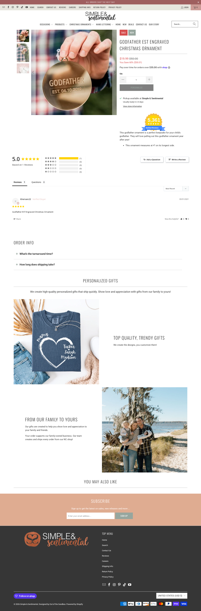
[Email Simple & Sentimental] (3, 7)
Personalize (137, 87)
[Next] (114, 72)
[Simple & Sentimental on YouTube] (26, 7)
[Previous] (33, 72)
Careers (72, 7)
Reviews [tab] (18, 182)
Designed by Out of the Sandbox (52, 604)
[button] (46, 24)
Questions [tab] (36, 182)
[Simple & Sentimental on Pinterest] (17, 7)
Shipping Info (84, 7)
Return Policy (99, 7)
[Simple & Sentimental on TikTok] (22, 7)
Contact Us (51, 7)
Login (186, 7)
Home (32, 7)
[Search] (194, 24)
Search (40, 7)
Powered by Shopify (74, 604)
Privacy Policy (115, 7)
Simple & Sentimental (29, 604)
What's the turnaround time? (36, 253)
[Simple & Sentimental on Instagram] (12, 7)
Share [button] (18, 219)
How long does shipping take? (37, 264)
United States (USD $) (170, 595)
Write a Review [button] (179, 159)
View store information (132, 106)
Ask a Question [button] (153, 159)
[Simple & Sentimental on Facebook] (8, 7)
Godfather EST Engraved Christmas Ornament (32, 212)
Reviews (62, 7)
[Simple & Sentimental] (100, 16)
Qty (121, 74)
